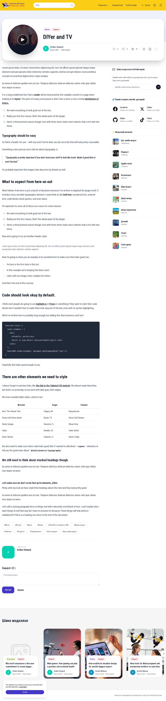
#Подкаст (21, 531)
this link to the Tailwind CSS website (53, 385)
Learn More (23, 687)
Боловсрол (11, 659)
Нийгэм (47, 29)
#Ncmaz (18, 525)
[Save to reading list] (144, 49)
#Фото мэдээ (52, 531)
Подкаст (56, 29)
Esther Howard (56, 47)
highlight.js (41, 304)
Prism (52, 304)
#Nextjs (40, 525)
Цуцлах (20, 590)
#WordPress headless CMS (59, 525)
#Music (7, 525)
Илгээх (8, 590)
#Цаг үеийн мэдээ (70, 531)
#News (29, 525)
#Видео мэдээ (79, 525)
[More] (150, 49)
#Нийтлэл (8, 531)
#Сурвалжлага (35, 531)
